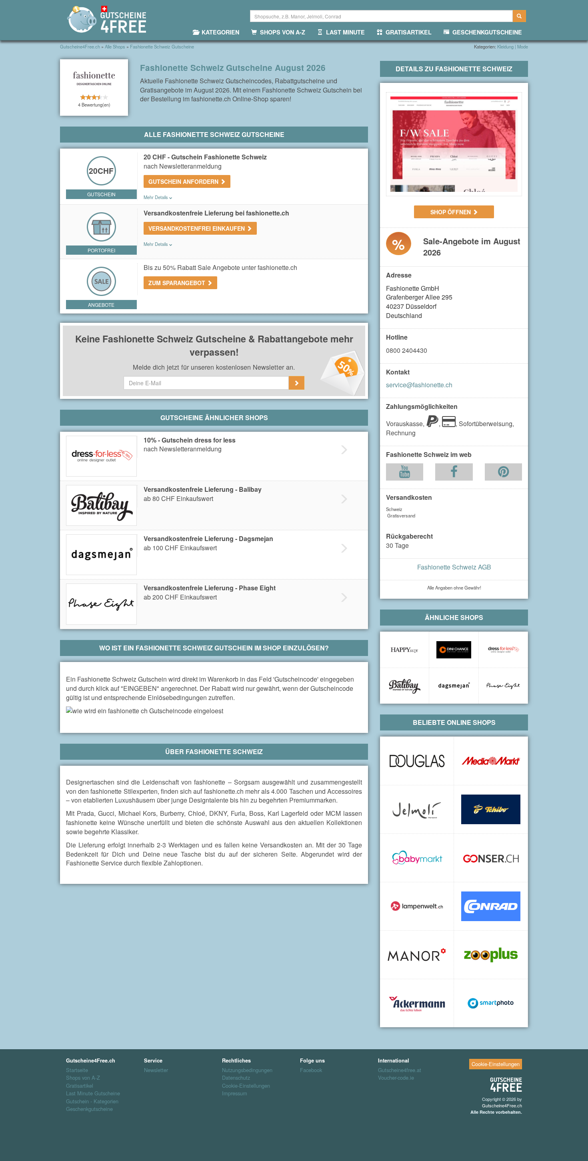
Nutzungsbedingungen (247, 1070)
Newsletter (156, 1070)
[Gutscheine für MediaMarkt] (491, 761)
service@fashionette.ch (419, 384)
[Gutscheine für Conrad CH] (491, 906)
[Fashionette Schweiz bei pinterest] (503, 473)
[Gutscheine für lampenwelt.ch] (417, 906)
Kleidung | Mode (512, 46)
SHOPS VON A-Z (281, 32)
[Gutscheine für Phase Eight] (503, 686)
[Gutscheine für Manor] (417, 955)
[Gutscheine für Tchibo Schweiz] (491, 809)
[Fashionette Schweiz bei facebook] (454, 473)
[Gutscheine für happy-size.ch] (404, 650)
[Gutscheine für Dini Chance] (453, 650)
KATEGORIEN (218, 32)
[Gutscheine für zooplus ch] (491, 955)
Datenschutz (236, 1078)
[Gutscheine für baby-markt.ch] (417, 858)
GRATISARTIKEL (407, 32)
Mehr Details (156, 197)
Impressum (234, 1093)
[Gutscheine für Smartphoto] (491, 1003)
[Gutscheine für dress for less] (503, 650)
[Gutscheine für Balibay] (404, 686)
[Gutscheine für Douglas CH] (417, 761)
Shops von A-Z (83, 1078)
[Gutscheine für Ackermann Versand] (417, 1003)
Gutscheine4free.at (399, 1070)
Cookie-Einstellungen (246, 1086)
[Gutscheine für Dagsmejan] (453, 686)
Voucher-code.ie (396, 1078)
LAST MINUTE (344, 32)
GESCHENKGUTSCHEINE (485, 32)
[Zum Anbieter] (454, 144)
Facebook (311, 1070)
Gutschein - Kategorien (92, 1101)
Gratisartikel (79, 1086)
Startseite (77, 1070)
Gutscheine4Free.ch (502, 1105)
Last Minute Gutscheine (93, 1093)
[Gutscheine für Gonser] (491, 858)
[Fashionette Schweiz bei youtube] (404, 473)
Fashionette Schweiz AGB (454, 566)
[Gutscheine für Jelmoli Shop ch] (417, 809)
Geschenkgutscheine (89, 1109)
